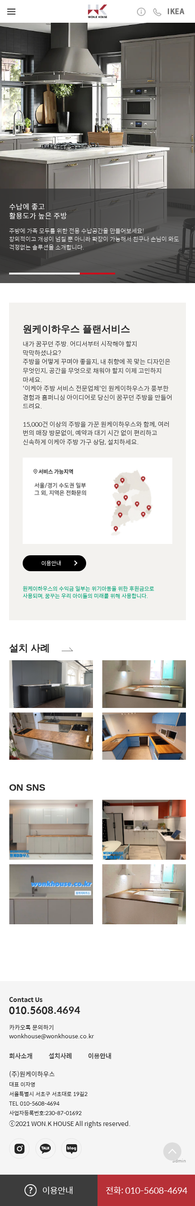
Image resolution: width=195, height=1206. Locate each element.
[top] (172, 1151)
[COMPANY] (97, 11)
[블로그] (71, 1148)
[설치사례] (67, 645)
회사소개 (21, 1056)
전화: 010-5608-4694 (146, 1190)
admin (179, 1160)
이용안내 (51, 563)
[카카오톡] (45, 1148)
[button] (26, 273)
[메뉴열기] (11, 11)
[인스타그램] (19, 1148)
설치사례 (60, 1056)
